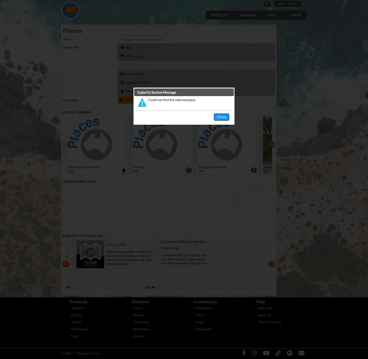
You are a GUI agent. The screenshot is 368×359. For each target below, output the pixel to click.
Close (221, 117)
